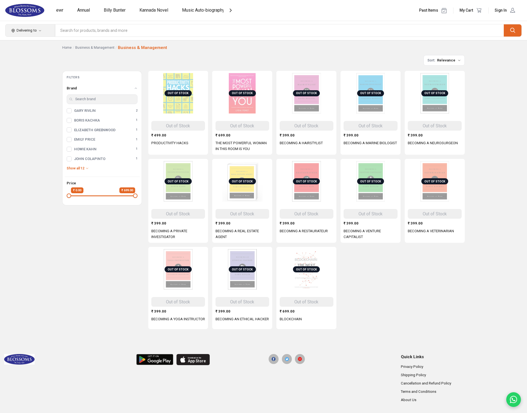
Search (512, 30)
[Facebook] (274, 359)
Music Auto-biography (203, 10)
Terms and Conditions (418, 391)
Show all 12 (75, 168)
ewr (59, 10)
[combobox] (279, 30)
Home (67, 48)
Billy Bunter (115, 10)
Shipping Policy (413, 375)
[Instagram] (300, 359)
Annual (83, 10)
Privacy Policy (412, 367)
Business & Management (95, 47)
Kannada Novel (153, 10)
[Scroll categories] (230, 10)
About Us (408, 400)
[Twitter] (287, 359)
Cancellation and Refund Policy (426, 383)
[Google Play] (154, 359)
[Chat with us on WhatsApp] (513, 399)
